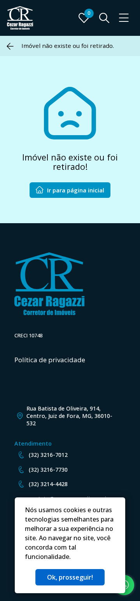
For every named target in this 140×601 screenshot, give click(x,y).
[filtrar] (104, 18)
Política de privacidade (49, 359)
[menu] (124, 18)
